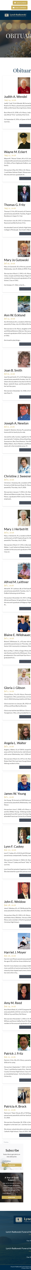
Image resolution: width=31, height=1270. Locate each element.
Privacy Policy (25, 1268)
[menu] (28, 6)
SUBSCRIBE (11, 1165)
